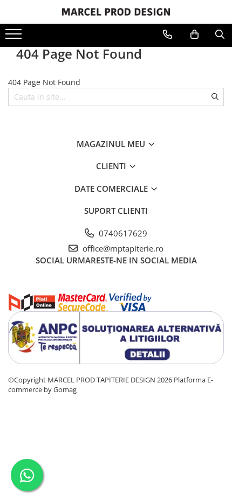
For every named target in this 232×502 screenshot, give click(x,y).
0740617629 (122, 233)
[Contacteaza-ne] (167, 34)
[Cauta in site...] (220, 34)
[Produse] (14, 37)
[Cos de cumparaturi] (194, 34)
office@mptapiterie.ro (121, 248)
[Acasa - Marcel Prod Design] (116, 12)
